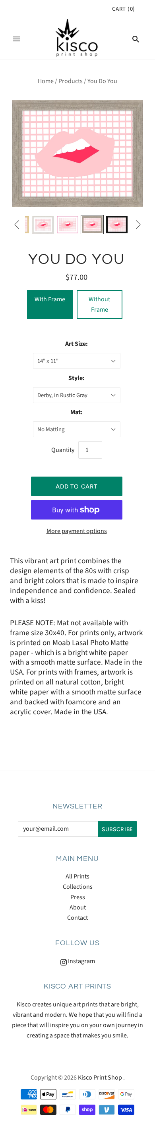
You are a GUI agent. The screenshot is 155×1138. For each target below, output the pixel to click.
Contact (77, 917)
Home (46, 81)
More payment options (76, 531)
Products (70, 81)
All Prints (77, 876)
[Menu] (16, 39)
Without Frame (99, 304)
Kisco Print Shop (100, 1077)
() (123, 9)
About (78, 907)
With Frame (50, 299)
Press (77, 897)
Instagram (81, 961)
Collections (78, 886)
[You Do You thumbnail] (42, 225)
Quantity (62, 450)
